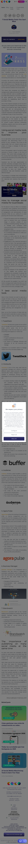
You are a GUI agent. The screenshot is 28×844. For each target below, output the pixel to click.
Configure (14, 430)
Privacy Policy (20, 426)
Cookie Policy (9, 425)
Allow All (14, 438)
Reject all (14, 434)
